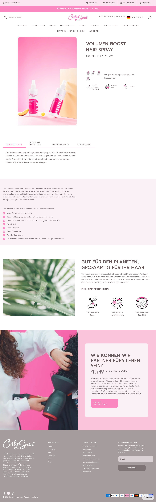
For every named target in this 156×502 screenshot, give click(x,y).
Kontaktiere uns (89, 456)
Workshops (87, 449)
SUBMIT (132, 467)
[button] (5, 17)
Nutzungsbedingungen (91, 459)
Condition (51, 449)
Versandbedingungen (91, 462)
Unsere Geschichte (90, 446)
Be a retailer (87, 452)
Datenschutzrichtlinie (91, 468)
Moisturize (52, 456)
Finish (50, 462)
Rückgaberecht (89, 465)
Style (50, 459)
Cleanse (51, 446)
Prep (49, 452)
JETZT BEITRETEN (101, 403)
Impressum (87, 471)
